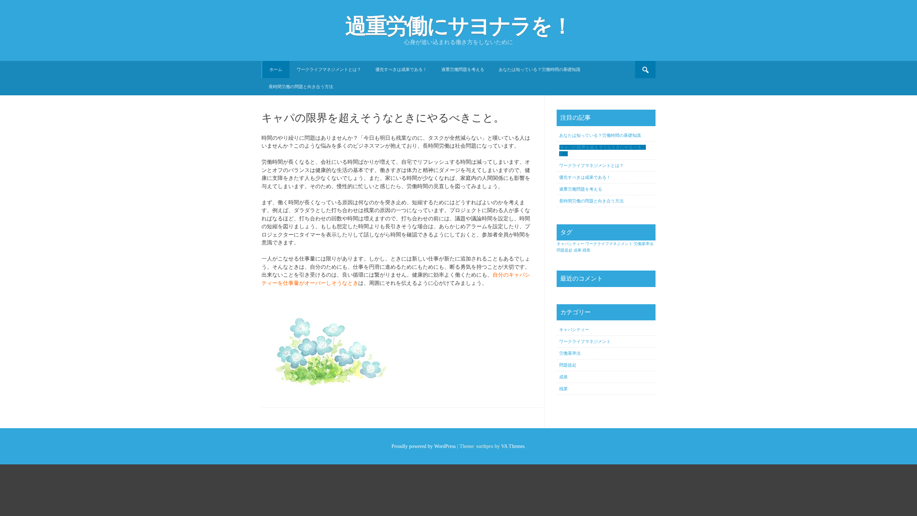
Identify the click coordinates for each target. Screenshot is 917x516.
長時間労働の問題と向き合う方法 (301, 86)
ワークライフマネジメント (609, 244)
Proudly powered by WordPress (424, 446)
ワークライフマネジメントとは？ (329, 69)
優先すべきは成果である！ (401, 69)
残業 (586, 250)
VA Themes (512, 446)
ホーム (275, 69)
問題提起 (564, 250)
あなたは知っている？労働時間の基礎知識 (539, 69)
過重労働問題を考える (462, 69)
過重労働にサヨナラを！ (458, 26)
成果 (577, 250)
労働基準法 (643, 244)
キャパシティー (570, 244)
